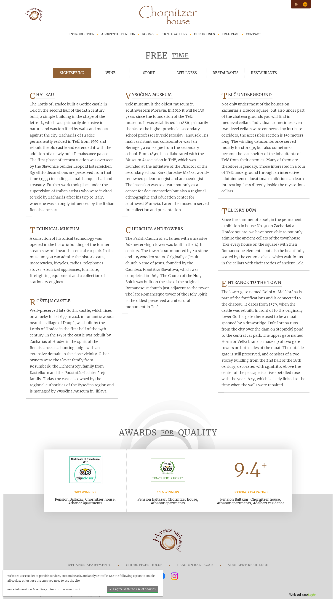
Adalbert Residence (248, 565)
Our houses (204, 34)
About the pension (118, 34)
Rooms (148, 34)
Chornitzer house (144, 565)
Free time (230, 34)
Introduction (82, 34)
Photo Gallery (173, 34)
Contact (253, 34)
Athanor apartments (89, 565)
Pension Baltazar (195, 565)
